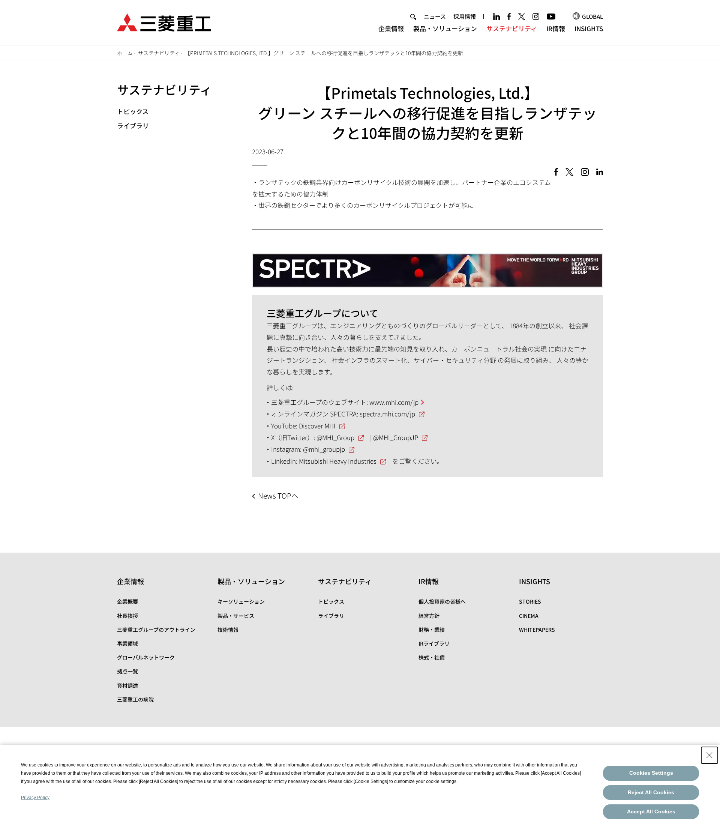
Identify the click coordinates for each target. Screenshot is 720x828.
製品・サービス (236, 615)
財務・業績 (431, 629)
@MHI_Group (335, 437)
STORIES (530, 601)
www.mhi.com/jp (393, 402)
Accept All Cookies (651, 811)
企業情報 (391, 28)
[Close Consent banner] (709, 755)
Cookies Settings (651, 773)
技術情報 (228, 629)
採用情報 (464, 16)
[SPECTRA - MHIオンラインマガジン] (427, 264)
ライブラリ (133, 125)
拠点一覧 (127, 671)
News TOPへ (278, 495)
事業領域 (127, 643)
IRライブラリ (434, 643)
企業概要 (127, 601)
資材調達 (127, 685)
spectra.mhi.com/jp (387, 413)
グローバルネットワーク (146, 657)
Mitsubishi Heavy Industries (337, 461)
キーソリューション (241, 601)
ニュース (435, 16)
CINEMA (528, 615)
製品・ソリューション (445, 28)
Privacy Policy (35, 797)
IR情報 (555, 28)
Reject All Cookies (651, 792)
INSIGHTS (588, 28)
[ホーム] (164, 21)
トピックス (132, 111)
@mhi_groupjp (324, 449)
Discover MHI (317, 425)
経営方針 (429, 615)
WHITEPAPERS (537, 629)
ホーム (125, 53)
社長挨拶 (127, 615)
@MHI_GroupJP (395, 437)
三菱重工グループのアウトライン (156, 629)
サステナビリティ (511, 28)
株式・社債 (431, 657)
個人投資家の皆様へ (442, 601)
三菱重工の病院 (135, 699)
